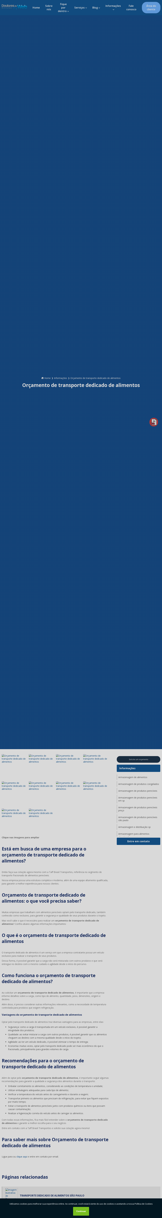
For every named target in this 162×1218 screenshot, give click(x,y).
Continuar (81, 1211)
